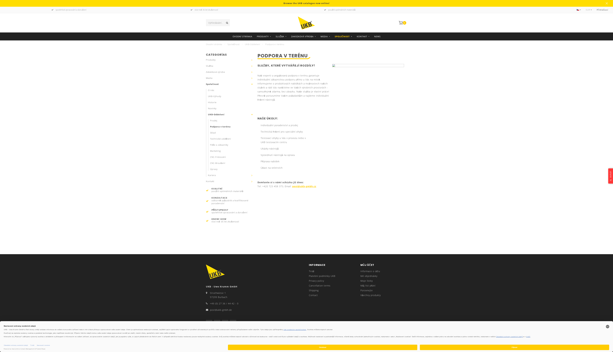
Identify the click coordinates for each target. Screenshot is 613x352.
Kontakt (362, 36)
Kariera (212, 175)
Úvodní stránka (242, 36)
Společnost (342, 36)
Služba (280, 36)
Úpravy (214, 169)
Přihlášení (602, 9)
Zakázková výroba (302, 36)
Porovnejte (366, 290)
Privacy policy (316, 280)
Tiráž (311, 271)
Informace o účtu (370, 271)
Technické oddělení (220, 138)
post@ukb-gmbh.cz (304, 186)
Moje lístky (366, 280)
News (377, 36)
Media (324, 36)
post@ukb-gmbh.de (221, 309)
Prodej (213, 120)
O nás (211, 90)
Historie (212, 102)
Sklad (213, 132)
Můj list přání (367, 285)
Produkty (263, 36)
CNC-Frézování (218, 157)
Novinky (212, 108)
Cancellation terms (319, 285)
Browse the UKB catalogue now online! (307, 3)
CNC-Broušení (217, 163)
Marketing (215, 151)
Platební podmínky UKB (322, 276)
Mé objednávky (368, 276)
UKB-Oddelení (216, 114)
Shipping (314, 290)
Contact (313, 295)
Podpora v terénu (220, 126)
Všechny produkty (370, 295)
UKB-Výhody (214, 96)
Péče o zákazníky (219, 145)
